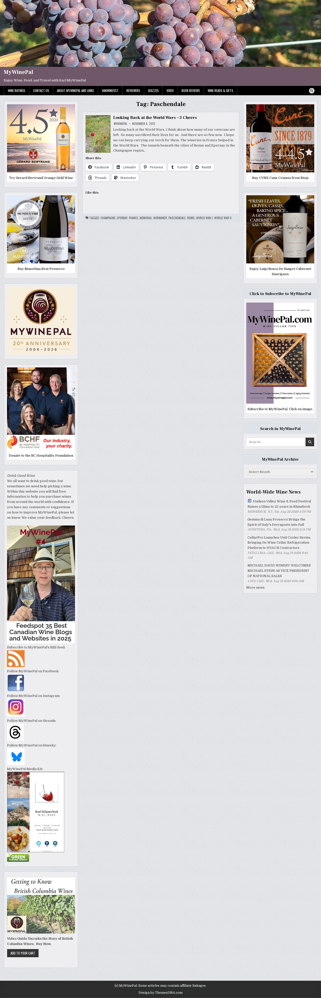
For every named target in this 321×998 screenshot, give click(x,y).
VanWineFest (110, 90)
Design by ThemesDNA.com (161, 992)
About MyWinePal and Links (75, 90)
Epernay (122, 217)
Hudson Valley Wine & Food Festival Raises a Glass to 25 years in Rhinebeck (279, 503)
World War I (204, 217)
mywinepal (120, 123)
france (133, 217)
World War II (222, 217)
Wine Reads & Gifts (220, 90)
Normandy (160, 217)
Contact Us (41, 90)
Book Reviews (191, 90)
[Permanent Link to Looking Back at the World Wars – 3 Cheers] (98, 134)
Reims (191, 217)
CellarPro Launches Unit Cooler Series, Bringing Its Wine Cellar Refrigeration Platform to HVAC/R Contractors (279, 543)
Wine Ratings (16, 90)
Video (170, 90)
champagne (108, 217)
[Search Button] (311, 90)
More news (255, 587)
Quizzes (153, 90)
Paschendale (177, 217)
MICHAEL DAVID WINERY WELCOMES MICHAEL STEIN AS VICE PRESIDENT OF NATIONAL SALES (279, 570)
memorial (146, 217)
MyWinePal (18, 72)
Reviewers (133, 90)
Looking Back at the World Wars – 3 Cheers (155, 117)
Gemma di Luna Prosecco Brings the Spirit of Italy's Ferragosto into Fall (276, 522)
